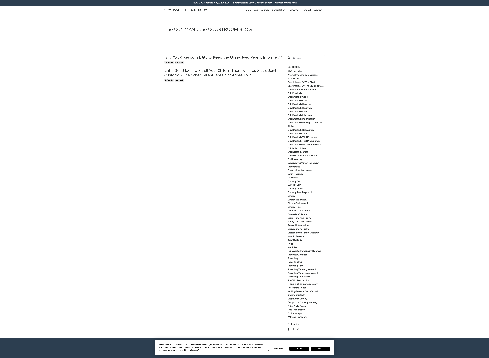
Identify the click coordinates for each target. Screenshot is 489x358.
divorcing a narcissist (299, 210)
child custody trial (297, 133)
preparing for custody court (303, 284)
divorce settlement (298, 203)
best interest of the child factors (306, 86)
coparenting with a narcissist (303, 163)
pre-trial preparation (298, 280)
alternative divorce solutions (303, 75)
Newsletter (293, 10)
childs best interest (298, 152)
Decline (299, 349)
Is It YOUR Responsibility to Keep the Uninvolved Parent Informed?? (223, 57)
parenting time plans (299, 276)
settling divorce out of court (303, 291)
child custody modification (301, 119)
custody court (295, 181)
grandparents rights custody (303, 232)
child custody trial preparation (304, 141)
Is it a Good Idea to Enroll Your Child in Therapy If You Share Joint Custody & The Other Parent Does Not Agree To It (220, 72)
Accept (320, 349)
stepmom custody (297, 298)
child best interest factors (302, 89)
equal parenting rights (299, 218)
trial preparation (296, 310)
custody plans (295, 188)
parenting (293, 258)
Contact (318, 10)
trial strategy (295, 313)
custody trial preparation (301, 192)
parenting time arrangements (303, 273)
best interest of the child (301, 82)
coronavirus (294, 166)
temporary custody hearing (302, 302)
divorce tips (294, 207)
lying (290, 243)
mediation (293, 247)
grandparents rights (298, 229)
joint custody (179, 62)
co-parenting (169, 62)
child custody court (298, 100)
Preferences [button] (193, 350)
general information (298, 225)
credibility (293, 177)
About (307, 10)
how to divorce (296, 236)
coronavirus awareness (300, 170)
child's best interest (298, 148)
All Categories (295, 71)
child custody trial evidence (302, 137)
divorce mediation (297, 199)
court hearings (295, 174)
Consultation (278, 10)
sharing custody (296, 295)
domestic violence (297, 214)
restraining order (297, 288)
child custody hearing (299, 104)
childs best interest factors (302, 155)
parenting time (296, 265)
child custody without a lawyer (304, 144)
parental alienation (297, 255)
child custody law (297, 111)
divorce (292, 196)
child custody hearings (300, 108)
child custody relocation (301, 130)
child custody (295, 93)
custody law (294, 185)
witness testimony (297, 317)
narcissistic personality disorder (304, 251)
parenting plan (295, 262)
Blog (255, 10)
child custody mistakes (300, 115)
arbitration (293, 78)
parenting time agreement (302, 269)
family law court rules (300, 221)
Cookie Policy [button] (240, 347)
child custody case (298, 97)
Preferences (278, 349)
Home (247, 10)
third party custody (298, 306)
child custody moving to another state (305, 124)
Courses (265, 10)
